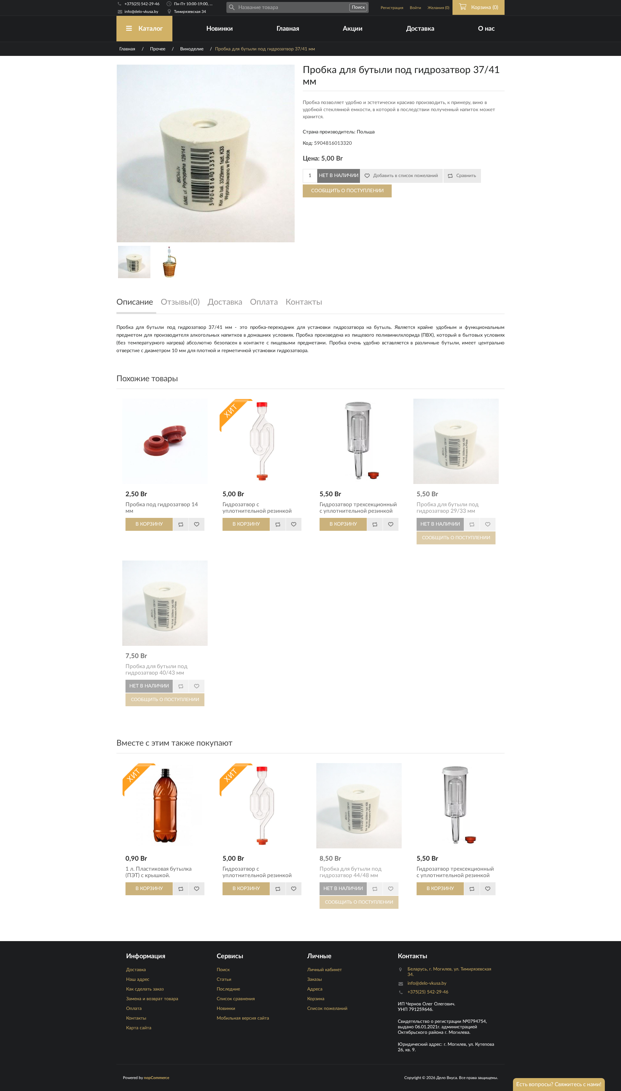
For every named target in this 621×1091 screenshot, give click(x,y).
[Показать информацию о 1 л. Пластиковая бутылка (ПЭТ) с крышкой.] (165, 805)
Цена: (311, 158)
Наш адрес (137, 979)
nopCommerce (156, 1078)
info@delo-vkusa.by (141, 12)
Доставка (420, 29)
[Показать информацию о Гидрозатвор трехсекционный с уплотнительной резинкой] (359, 441)
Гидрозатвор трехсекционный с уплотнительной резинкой (358, 508)
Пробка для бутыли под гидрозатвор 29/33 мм (448, 508)
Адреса (314, 989)
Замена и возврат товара (152, 999)
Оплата (134, 1008)
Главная (288, 29)
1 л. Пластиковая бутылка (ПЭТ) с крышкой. (158, 872)
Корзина (315, 999)
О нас (486, 29)
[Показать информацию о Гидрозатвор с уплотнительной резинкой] (262, 441)
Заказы (314, 979)
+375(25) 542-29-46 (142, 4)
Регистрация (392, 8)
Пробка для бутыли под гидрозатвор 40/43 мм (156, 670)
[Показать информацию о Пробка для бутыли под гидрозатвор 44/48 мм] (359, 805)
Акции (353, 29)
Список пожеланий (327, 1008)
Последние (228, 989)
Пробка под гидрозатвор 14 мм (161, 508)
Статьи (224, 979)
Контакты (136, 1018)
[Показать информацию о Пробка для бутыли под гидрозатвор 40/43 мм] (165, 603)
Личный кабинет (324, 970)
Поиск (223, 970)
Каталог (150, 29)
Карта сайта (138, 1028)
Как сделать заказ (145, 989)
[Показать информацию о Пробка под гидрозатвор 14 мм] (165, 441)
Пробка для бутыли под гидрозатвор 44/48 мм (351, 872)
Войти (415, 8)
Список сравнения (236, 999)
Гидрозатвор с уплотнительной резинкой (257, 508)
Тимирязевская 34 (190, 12)
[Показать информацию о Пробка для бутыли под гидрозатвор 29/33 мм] (456, 441)
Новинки (219, 29)
